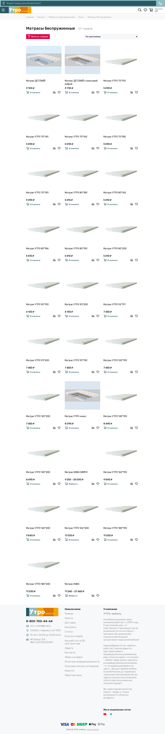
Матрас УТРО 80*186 (37, 248)
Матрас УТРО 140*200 (38, 472)
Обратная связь (73, 675)
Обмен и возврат (74, 657)
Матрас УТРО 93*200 (37, 360)
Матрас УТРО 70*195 (114, 80)
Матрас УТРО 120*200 (38, 416)
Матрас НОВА (72, 584)
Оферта (69, 648)
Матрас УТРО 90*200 (76, 304)
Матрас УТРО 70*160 (76, 136)
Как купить (71, 627)
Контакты (70, 652)
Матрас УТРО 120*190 (115, 360)
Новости (69, 670)
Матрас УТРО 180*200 (38, 584)
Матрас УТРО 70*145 (37, 136)
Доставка (70, 622)
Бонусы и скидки (74, 636)
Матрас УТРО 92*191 (114, 304)
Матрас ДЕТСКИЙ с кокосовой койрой (81, 82)
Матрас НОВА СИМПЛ (76, 472)
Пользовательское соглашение (82, 666)
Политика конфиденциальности (82, 661)
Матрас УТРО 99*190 (76, 360)
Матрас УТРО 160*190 (115, 472)
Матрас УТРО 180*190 (115, 528)
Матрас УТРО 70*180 (114, 136)
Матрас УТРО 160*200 (38, 528)
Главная (69, 613)
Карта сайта (93, 729)
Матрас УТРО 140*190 (115, 416)
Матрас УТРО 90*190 (37, 304)
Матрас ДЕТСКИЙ (35, 80)
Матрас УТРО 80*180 (76, 192)
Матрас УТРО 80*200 (114, 248)
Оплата (69, 618)
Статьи (69, 631)
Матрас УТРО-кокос (75, 416)
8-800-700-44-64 (39, 621)
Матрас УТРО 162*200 (77, 528)
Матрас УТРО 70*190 (37, 192)
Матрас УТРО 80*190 (76, 248)
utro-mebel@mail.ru (40, 626)
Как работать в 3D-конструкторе (75, 642)
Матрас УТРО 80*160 (114, 192)
